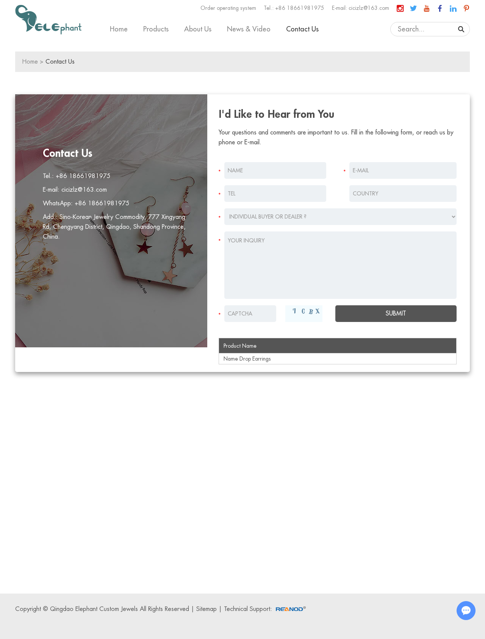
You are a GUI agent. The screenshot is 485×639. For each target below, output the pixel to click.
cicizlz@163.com (369, 8)
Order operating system (228, 8)
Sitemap (206, 609)
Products (156, 29)
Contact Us (302, 29)
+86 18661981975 (102, 203)
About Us (197, 29)
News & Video (249, 29)
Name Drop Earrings (247, 358)
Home (119, 29)
